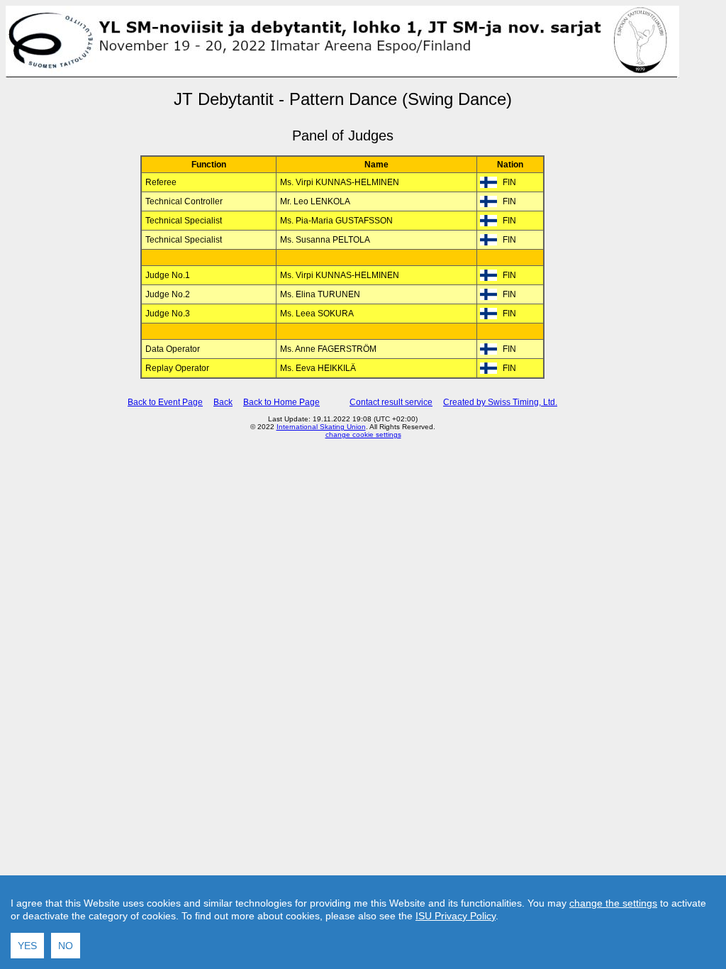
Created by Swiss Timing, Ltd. (500, 402)
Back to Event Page (165, 402)
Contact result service (391, 402)
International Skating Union (321, 427)
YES (27, 945)
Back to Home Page (281, 402)
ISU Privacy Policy (455, 915)
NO (65, 945)
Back (223, 402)
